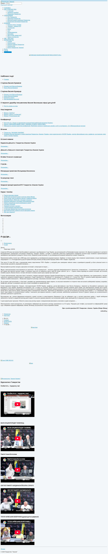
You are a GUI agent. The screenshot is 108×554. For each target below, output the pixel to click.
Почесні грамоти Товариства (15, 44)
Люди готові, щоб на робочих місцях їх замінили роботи (20, 198)
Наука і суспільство (13, 37)
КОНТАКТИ (8, 52)
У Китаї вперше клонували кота (13, 207)
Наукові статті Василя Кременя (13, 86)
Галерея (9, 41)
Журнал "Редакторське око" (12, 116)
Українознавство (12, 32)
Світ (8, 30)
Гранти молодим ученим (11, 195)
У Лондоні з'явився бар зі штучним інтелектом (17, 209)
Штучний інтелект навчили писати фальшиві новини (19, 210)
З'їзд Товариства (12, 17)
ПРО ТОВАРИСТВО (10, 9)
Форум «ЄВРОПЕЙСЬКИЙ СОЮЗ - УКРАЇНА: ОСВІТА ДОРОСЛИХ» (25, 124)
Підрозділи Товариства (14, 14)
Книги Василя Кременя (11, 88)
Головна (6, 79)
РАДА (6, 49)
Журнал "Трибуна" (9, 113)
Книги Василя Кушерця (11, 96)
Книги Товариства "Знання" (15, 47)
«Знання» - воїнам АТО (14, 26)
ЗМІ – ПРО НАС (9, 38)
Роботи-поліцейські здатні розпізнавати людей (17, 203)
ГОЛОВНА (7, 8)
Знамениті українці (12, 12)
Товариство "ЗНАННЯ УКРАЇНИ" (14, 132)
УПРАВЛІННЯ (8, 15)
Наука (9, 29)
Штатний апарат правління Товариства (18, 20)
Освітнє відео (11, 43)
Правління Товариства (13, 18)
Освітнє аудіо (11, 46)
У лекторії (10, 11)
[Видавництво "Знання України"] (11, 378)
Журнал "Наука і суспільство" (12, 114)
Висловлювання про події (11, 99)
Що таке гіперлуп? (9, 212)
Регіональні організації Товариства (17, 21)
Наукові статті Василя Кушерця (13, 94)
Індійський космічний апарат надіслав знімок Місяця (19, 196)
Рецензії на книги (9, 97)
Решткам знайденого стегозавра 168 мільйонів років (19, 201)
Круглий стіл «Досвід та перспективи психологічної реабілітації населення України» (28, 122)
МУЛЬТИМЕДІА (9, 40)
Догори (3, 549)
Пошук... (3, 3)
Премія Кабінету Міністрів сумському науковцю (18, 200)
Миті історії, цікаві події (14, 35)
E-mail (6, 244)
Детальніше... (4, 146)
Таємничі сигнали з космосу (12, 206)
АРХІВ (6, 50)
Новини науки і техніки (14, 24)
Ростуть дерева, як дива (11, 106)
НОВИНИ (7, 23)
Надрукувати (8, 243)
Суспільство (11, 27)
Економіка (10, 34)
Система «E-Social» (9, 204)
